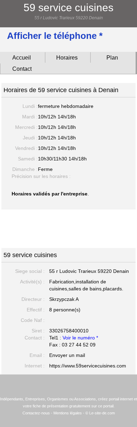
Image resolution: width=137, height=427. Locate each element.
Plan (112, 58)
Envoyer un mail (67, 355)
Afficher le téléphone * (55, 35)
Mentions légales (67, 413)
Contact (22, 69)
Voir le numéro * (80, 337)
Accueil (21, 58)
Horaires (67, 58)
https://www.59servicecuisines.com (87, 366)
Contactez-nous (36, 413)
